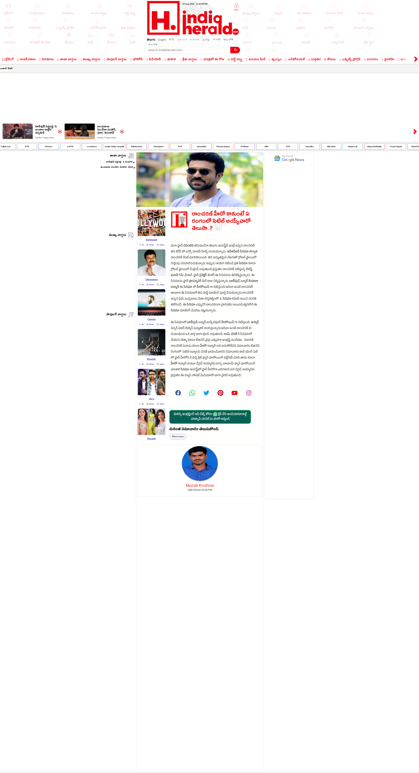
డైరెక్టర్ (203, 275)
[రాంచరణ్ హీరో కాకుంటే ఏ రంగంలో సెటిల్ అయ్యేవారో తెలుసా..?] (199, 206)
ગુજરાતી (182, 39)
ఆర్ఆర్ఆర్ (233, 252)
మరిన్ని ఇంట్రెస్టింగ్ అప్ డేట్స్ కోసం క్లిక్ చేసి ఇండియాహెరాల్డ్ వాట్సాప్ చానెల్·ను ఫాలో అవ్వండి (210, 417)
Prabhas (233, 146)
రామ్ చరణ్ (230, 334)
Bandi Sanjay (406, 146)
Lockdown (80, 146)
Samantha (189, 146)
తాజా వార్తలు (118, 156)
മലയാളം (153, 44)
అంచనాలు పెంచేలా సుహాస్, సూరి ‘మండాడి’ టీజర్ (106, 130)
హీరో (203, 346)
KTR (276, 146)
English (162, 39)
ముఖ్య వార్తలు (117, 235)
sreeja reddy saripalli (102, 146)
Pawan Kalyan (211, 146)
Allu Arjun (319, 146)
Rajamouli (341, 146)
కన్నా (184, 340)
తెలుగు (151, 40)
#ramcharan (178, 436)
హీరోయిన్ (203, 287)
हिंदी (171, 39)
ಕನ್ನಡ (195, 39)
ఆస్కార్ (255, 323)
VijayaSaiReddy (362, 146)
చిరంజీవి (188, 246)
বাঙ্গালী (228, 39)
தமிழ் (206, 39)
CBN (254, 146)
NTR (15, 146)
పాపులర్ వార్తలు (116, 315)
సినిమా (244, 252)
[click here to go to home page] (193, 34)
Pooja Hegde (384, 146)
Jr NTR (58, 146)
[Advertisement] (209, 97)
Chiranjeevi (147, 146)
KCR (168, 146)
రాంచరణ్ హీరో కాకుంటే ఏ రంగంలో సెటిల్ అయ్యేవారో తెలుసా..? (221, 222)
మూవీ (174, 275)
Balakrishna (124, 146)
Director (37, 146)
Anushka (298, 146)
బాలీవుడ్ (234, 281)
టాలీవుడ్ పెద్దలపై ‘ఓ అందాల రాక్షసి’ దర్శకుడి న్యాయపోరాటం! (46, 130)
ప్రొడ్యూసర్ (195, 281)
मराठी (216, 39)
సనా (201, 299)
